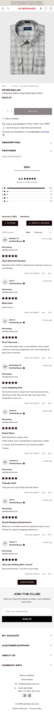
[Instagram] (29, 695)
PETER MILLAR (11, 90)
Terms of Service (19, 708)
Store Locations (27, 675)
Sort (28, 232)
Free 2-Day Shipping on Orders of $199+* (27, 2)
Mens (4, 86)
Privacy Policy (35, 708)
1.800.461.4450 (25, 688)
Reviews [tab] (9, 217)
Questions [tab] (24, 217)
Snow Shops (27, 679)
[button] (27, 188)
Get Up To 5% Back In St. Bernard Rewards (27, 4)
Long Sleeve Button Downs (29, 86)
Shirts (15, 86)
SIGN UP (27, 619)
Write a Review (41, 224)
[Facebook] (24, 695)
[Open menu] (2, 8)
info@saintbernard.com (29, 684)
